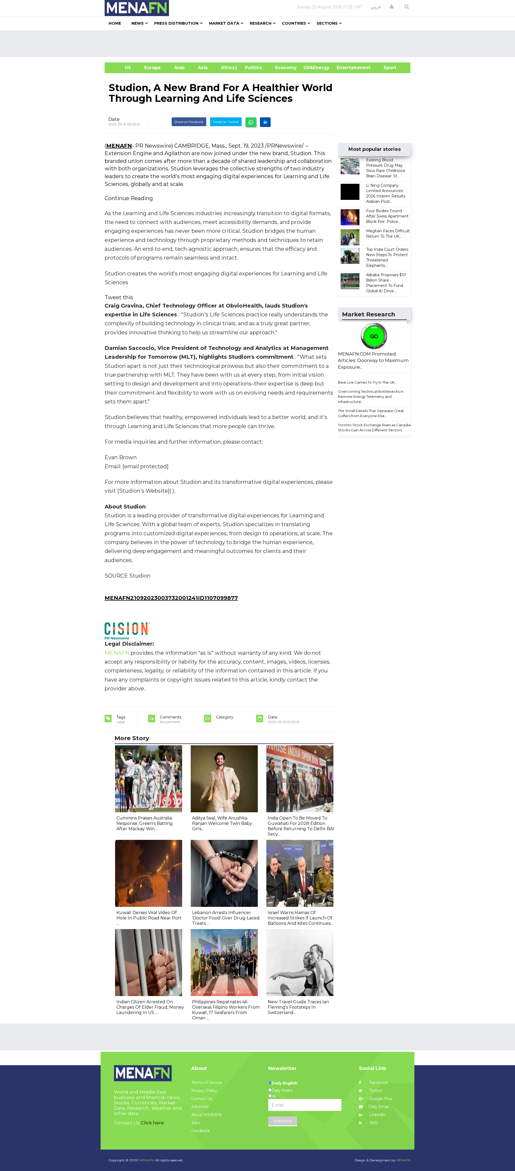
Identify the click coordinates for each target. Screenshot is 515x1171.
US (121, 67)
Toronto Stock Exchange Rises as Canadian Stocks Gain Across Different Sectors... (375, 427)
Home (115, 23)
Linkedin (376, 1114)
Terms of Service (206, 1082)
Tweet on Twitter (226, 122)
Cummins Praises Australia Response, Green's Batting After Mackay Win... (144, 823)
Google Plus (380, 1098)
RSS (372, 1122)
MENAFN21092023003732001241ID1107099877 (171, 598)
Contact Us (201, 1098)
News (137, 23)
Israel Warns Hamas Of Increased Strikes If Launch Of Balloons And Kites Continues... (300, 918)
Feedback (200, 1130)
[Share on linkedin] (265, 122)
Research (260, 23)
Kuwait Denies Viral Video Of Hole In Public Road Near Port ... (149, 918)
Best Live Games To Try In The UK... (367, 382)
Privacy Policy (204, 1090)
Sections (327, 23)
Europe (152, 67)
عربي (376, 7)
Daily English (284, 1083)
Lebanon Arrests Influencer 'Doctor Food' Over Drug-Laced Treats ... (226, 918)
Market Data (224, 23)
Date (114, 119)
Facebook (378, 1082)
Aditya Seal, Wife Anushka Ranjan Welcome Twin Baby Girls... (222, 823)
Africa (227, 67)
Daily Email (378, 1106)
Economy (285, 67)
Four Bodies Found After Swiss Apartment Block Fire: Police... (387, 216)
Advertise (200, 1106)
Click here (152, 1122)
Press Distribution (176, 23)
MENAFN (119, 146)
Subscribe (283, 1120)
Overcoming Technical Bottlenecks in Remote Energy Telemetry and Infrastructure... (370, 396)
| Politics (252, 67)
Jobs (195, 1122)
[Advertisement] (259, 44)
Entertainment (345, 67)
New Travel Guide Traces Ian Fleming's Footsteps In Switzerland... (298, 1007)
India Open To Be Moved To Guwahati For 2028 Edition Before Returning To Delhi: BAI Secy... (301, 826)
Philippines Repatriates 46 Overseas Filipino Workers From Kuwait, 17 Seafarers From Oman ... (226, 1009)
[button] (391, 7)
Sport (386, 67)
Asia (202, 67)
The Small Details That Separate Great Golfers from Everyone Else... (371, 413)
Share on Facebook (189, 122)
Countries (294, 23)
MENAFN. (146, 1160)
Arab (179, 67)
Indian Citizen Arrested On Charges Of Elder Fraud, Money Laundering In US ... (150, 1007)
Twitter (375, 1090)
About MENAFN (206, 1114)
